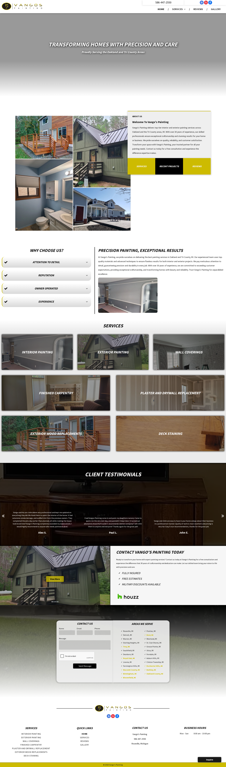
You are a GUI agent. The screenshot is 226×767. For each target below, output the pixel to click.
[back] (3, 516)
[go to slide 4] (57, 601)
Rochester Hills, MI (155, 666)
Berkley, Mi (151, 670)
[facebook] (210, 3)
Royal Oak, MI (129, 658)
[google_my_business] (202, 3)
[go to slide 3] (55, 601)
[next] (223, 516)
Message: (62, 638)
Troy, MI (126, 646)
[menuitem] (161, 9)
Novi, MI (150, 635)
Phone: (97, 628)
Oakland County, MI (155, 674)
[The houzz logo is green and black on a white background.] (128, 596)
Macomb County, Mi (131, 670)
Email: (79, 628)
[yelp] (206, 3)
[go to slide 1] (52, 601)
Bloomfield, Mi (129, 677)
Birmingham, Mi (129, 674)
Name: (61, 628)
